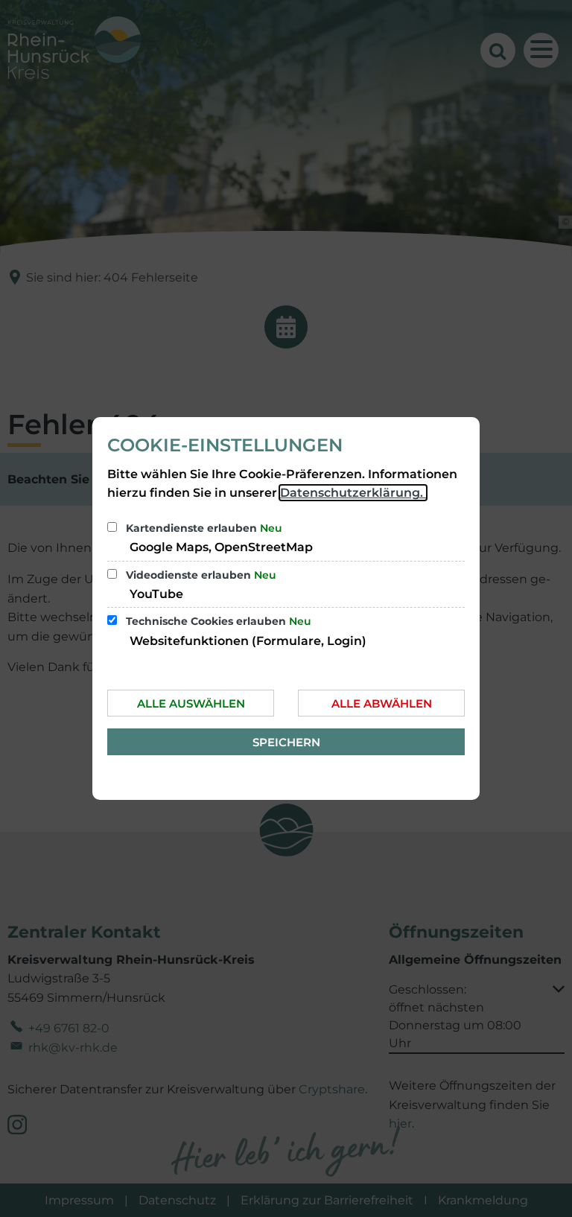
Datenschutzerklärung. (353, 493)
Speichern (286, 742)
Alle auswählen (191, 703)
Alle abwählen (381, 703)
